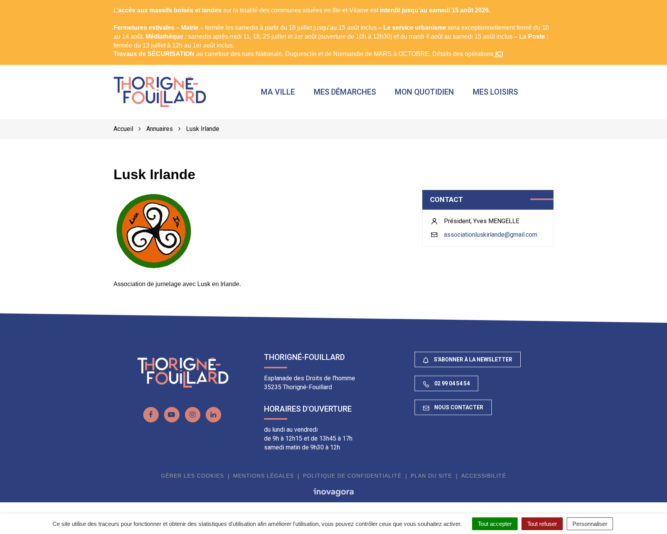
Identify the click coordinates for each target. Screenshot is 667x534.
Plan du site (431, 476)
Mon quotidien (424, 92)
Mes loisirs (495, 92)
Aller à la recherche (122, 4)
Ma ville (278, 92)
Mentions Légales (263, 476)
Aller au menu (21, 4)
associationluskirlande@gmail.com (490, 234)
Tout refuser (542, 523)
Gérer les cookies (192, 476)
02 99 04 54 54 (451, 383)
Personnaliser (589, 523)
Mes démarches (345, 92)
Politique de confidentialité (352, 476)
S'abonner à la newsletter (472, 359)
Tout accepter (495, 523)
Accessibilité (483, 476)
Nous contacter (458, 407)
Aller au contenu (68, 4)
